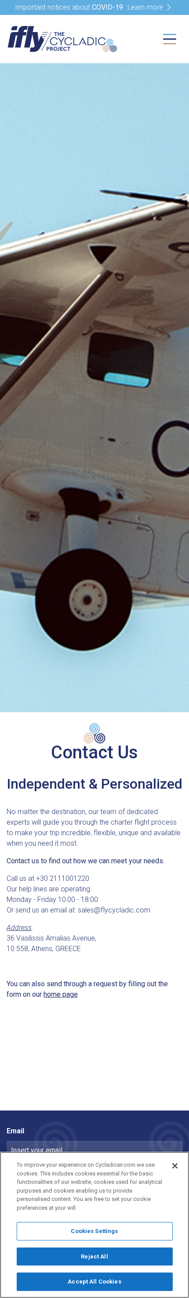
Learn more (145, 7)
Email (15, 1131)
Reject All (94, 1256)
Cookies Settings (94, 1231)
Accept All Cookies (94, 1281)
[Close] (175, 1165)
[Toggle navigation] (169, 39)
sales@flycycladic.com (114, 910)
